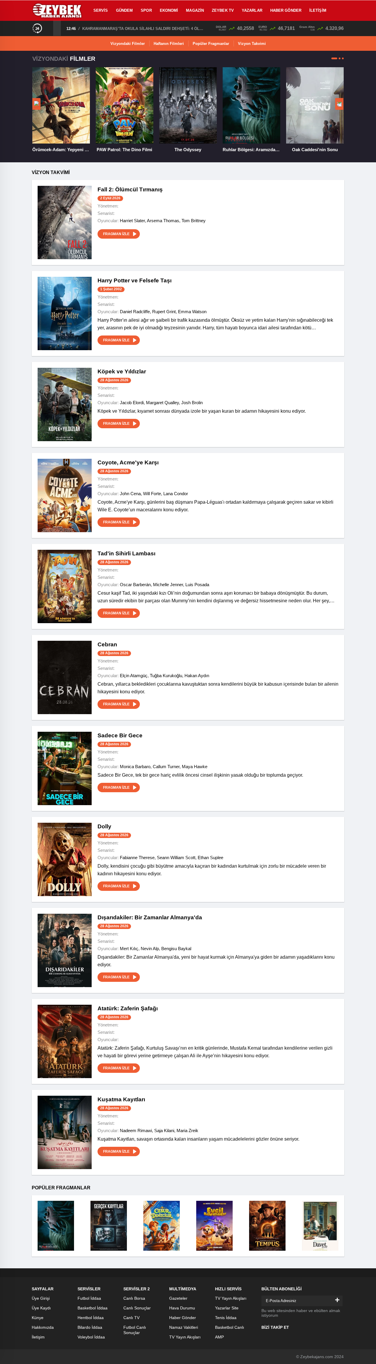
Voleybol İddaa (91, 1337)
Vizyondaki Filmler (127, 43)
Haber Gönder (285, 10)
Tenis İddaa (225, 1317)
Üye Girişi (41, 1298)
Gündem (124, 10)
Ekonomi (169, 10)
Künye (37, 1317)
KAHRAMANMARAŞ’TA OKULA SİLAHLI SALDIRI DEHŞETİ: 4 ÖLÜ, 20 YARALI (144, 28)
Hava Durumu (182, 1308)
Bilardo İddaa (90, 1327)
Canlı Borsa (134, 1298)
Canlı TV (131, 1317)
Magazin (195, 10)
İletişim (317, 10)
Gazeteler (178, 1298)
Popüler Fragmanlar (211, 43)
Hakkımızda (43, 1327)
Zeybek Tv (223, 10)
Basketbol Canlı (229, 1327)
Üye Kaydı (41, 1308)
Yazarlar (252, 10)
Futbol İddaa (89, 1298)
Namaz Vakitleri (183, 1327)
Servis (100, 10)
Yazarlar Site (227, 1308)
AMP (219, 1337)
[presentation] (49, 28)
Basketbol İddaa (93, 1308)
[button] (334, 58)
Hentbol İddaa (91, 1317)
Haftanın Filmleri (169, 43)
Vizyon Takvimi (252, 43)
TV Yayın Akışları (185, 1337)
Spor (146, 10)
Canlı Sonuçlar (137, 1308)
